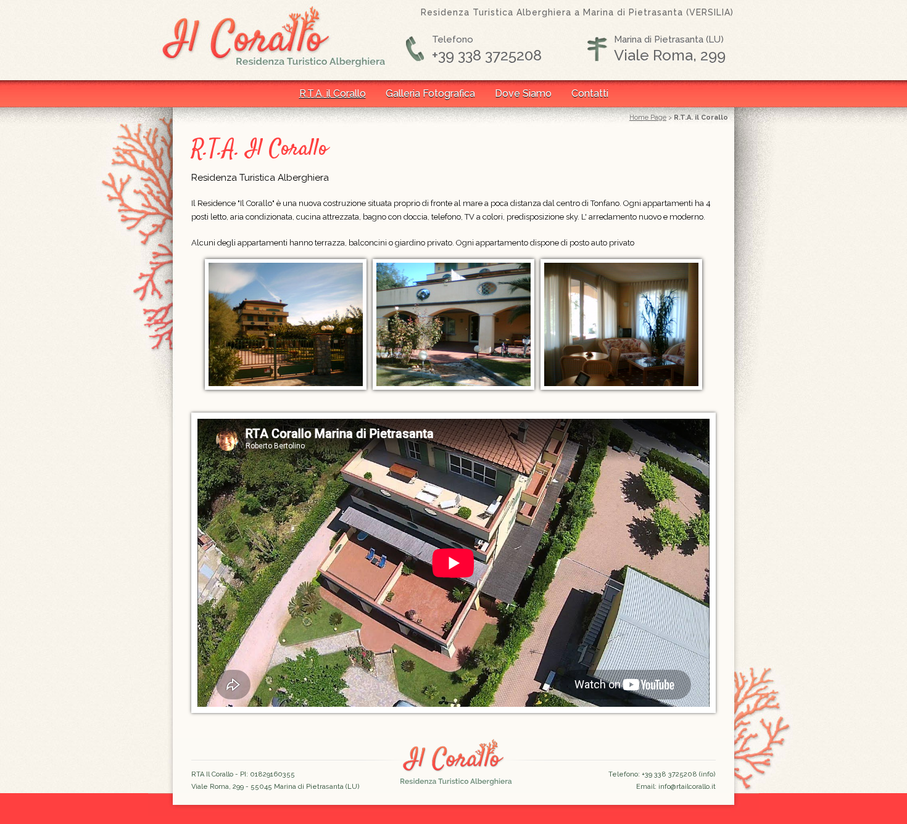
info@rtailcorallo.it (687, 787)
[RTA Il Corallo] (286, 387)
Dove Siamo (523, 93)
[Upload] (453, 387)
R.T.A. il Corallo (332, 93)
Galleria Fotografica (430, 93)
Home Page (647, 117)
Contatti (589, 93)
